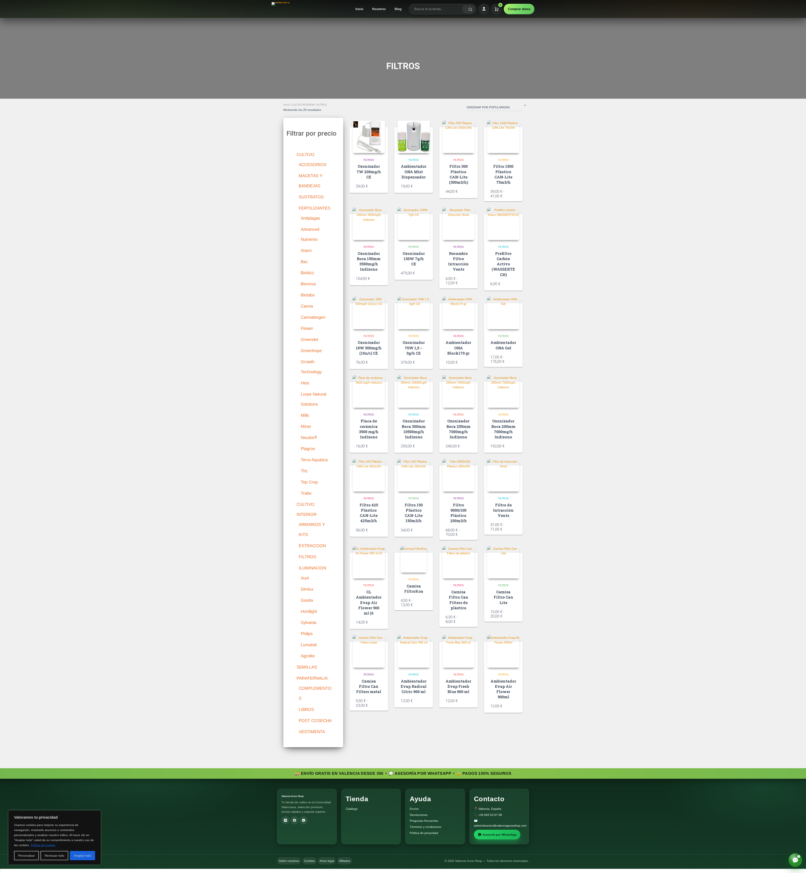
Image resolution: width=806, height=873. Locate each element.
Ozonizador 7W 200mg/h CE (369, 171)
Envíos (414, 808)
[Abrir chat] (795, 860)
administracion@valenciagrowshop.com (500, 825)
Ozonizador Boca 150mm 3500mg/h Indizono (369, 261)
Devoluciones (419, 815)
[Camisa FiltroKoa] (413, 559)
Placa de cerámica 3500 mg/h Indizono (368, 428)
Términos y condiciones (425, 826)
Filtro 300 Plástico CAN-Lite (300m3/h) (458, 174)
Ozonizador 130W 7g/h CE (414, 258)
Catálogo (352, 808)
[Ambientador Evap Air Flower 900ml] (503, 651)
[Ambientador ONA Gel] (503, 313)
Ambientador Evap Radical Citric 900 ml (414, 686)
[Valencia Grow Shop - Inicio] (281, 9)
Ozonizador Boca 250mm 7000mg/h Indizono (458, 428)
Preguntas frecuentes (424, 820)
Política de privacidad (424, 833)
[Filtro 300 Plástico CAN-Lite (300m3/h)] (458, 137)
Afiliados (344, 861)
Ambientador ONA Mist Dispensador (414, 171)
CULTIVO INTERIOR (303, 104)
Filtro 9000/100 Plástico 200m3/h (458, 512)
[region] (54, 837)
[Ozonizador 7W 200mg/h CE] (369, 137)
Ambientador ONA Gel (503, 345)
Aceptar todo (82, 855)
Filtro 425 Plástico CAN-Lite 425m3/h (369, 512)
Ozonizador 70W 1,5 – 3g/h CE (414, 347)
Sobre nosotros (289, 861)
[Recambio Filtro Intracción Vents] (458, 224)
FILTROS (369, 160)
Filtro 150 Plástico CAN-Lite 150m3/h (414, 512)
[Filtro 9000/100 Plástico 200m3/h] (458, 475)
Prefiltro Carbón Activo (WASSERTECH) (503, 264)
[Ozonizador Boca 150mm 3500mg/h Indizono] (369, 224)
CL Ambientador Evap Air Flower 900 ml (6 (369, 602)
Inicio (359, 9)
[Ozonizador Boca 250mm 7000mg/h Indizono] (458, 391)
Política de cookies (43, 845)
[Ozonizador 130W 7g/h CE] (414, 224)
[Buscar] (468, 9)
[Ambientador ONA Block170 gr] (458, 313)
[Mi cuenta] (484, 9)
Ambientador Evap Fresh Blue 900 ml (458, 686)
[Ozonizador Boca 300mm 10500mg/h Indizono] (414, 391)
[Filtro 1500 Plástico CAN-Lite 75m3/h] (503, 137)
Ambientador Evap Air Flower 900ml (503, 689)
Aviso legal (327, 861)
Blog (398, 9)
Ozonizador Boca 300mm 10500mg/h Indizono (414, 428)
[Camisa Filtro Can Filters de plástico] (458, 562)
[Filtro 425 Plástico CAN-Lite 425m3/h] (369, 475)
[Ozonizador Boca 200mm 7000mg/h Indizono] (503, 391)
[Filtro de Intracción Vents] (503, 475)
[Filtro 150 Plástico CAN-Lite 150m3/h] (414, 475)
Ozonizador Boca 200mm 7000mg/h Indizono (503, 428)
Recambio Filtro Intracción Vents (458, 261)
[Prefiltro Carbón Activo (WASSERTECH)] (503, 224)
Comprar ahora (519, 9)
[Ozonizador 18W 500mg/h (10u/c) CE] (369, 313)
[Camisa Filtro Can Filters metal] (369, 651)
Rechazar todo (54, 855)
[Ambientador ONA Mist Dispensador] (414, 137)
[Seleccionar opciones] (514, 194)
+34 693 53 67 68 (490, 815)
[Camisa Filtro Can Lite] (503, 562)
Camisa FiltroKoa (413, 588)
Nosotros (379, 9)
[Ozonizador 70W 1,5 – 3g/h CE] (414, 313)
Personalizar (26, 855)
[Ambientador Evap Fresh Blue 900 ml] (458, 651)
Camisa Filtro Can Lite (503, 597)
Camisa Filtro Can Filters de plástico (458, 599)
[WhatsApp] (303, 820)
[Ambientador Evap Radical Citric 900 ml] (414, 651)
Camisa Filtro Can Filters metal (368, 686)
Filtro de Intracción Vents (503, 510)
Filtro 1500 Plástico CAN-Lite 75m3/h (503, 174)
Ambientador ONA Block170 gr (458, 347)
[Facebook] (294, 820)
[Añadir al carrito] (380, 186)
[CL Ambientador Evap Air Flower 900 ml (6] (369, 562)
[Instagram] (285, 820)
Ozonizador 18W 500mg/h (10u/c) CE (369, 347)
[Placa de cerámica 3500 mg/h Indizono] (369, 391)
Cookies (309, 861)
